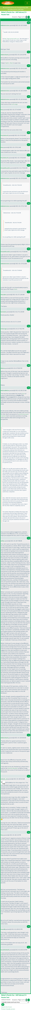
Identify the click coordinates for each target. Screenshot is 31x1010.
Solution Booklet (13, 768)
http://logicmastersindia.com (11, 38)
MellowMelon (5, 390)
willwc (3, 541)
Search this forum (6, 1007)
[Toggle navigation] (27, 3)
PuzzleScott (4, 135)
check (15, 289)
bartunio (3, 312)
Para (2, 109)
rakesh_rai (4, 779)
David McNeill (5, 950)
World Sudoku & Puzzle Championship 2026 (15, 7)
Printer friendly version (8, 1009)
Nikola (3, 368)
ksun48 (3, 929)
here (23, 393)
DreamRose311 (5, 168)
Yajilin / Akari (9, 63)
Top (29, 22)
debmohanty (5, 54)
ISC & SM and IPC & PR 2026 (15, 9)
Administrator (5, 25)
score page (14, 104)
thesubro (3, 294)
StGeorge (4, 329)
